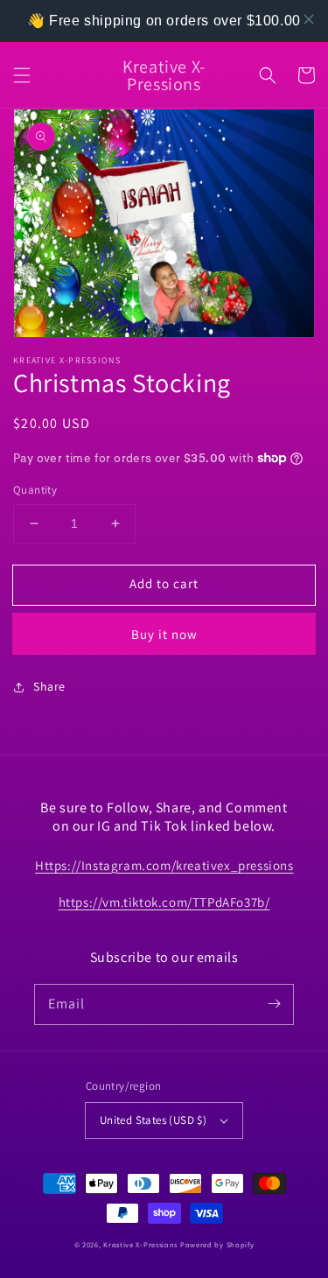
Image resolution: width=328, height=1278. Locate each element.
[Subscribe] (274, 1004)
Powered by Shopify (217, 1244)
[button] (22, 75)
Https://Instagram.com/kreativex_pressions (164, 865)
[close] (309, 19)
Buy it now (164, 634)
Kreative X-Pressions (140, 1244)
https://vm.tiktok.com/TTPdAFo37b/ (164, 902)
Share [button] (49, 686)
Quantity (35, 489)
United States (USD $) (153, 1120)
